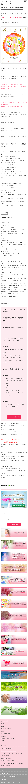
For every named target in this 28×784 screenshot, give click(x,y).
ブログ (2, 731)
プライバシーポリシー (8, 773)
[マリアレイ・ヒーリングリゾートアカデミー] (6, 3)
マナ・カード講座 (5, 755)
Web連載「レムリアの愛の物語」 (8, 738)
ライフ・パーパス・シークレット (8, 751)
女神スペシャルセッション (7, 748)
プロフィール (4, 726)
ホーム (2, 723)
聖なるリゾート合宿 (5, 765)
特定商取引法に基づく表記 (9, 776)
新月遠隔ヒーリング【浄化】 (7, 760)
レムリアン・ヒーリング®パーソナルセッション (12, 753)
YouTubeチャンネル (5, 733)
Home (4, 770)
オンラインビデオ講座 (6, 728)
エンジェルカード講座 (6, 758)
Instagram (3, 736)
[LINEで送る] (11, 485)
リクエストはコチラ (14, 417)
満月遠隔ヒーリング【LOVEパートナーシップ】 (12, 763)
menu (25, 1)
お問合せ (3, 740)
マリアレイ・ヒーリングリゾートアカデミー (14, 782)
